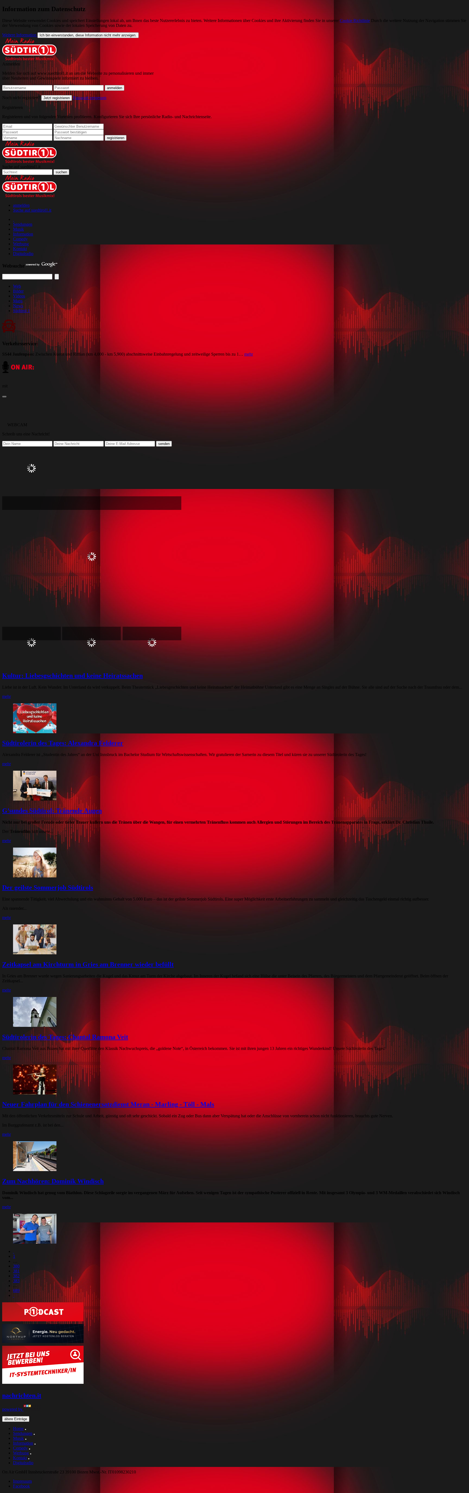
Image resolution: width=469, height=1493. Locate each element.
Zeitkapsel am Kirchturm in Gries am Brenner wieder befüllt (88, 964)
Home (18, 1428)
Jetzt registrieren (56, 98)
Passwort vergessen (89, 97)
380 (16, 1266)
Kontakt (20, 248)
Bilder (18, 291)
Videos (19, 296)
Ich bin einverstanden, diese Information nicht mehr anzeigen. (88, 35)
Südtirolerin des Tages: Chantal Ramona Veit (65, 1036)
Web (17, 286)
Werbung (21, 243)
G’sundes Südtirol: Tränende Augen (52, 810)
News (18, 305)
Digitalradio (23, 253)
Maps (18, 301)
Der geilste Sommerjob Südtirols (47, 887)
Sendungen (22, 224)
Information (23, 234)
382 (16, 1276)
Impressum (22, 1481)
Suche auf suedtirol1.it (21, 166)
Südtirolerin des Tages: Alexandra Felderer (62, 742)
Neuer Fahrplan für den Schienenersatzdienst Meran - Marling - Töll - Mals (108, 1104)
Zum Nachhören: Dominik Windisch (53, 1181)
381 (16, 1271)
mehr (248, 354)
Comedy (20, 239)
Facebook (21, 1486)
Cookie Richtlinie (355, 20)
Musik (18, 229)
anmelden (21, 205)
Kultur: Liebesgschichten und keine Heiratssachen (72, 675)
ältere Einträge (15, 1419)
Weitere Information (19, 35)
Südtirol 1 (21, 310)
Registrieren (12, 107)
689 (16, 1290)
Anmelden (11, 64)
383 (16, 1280)
